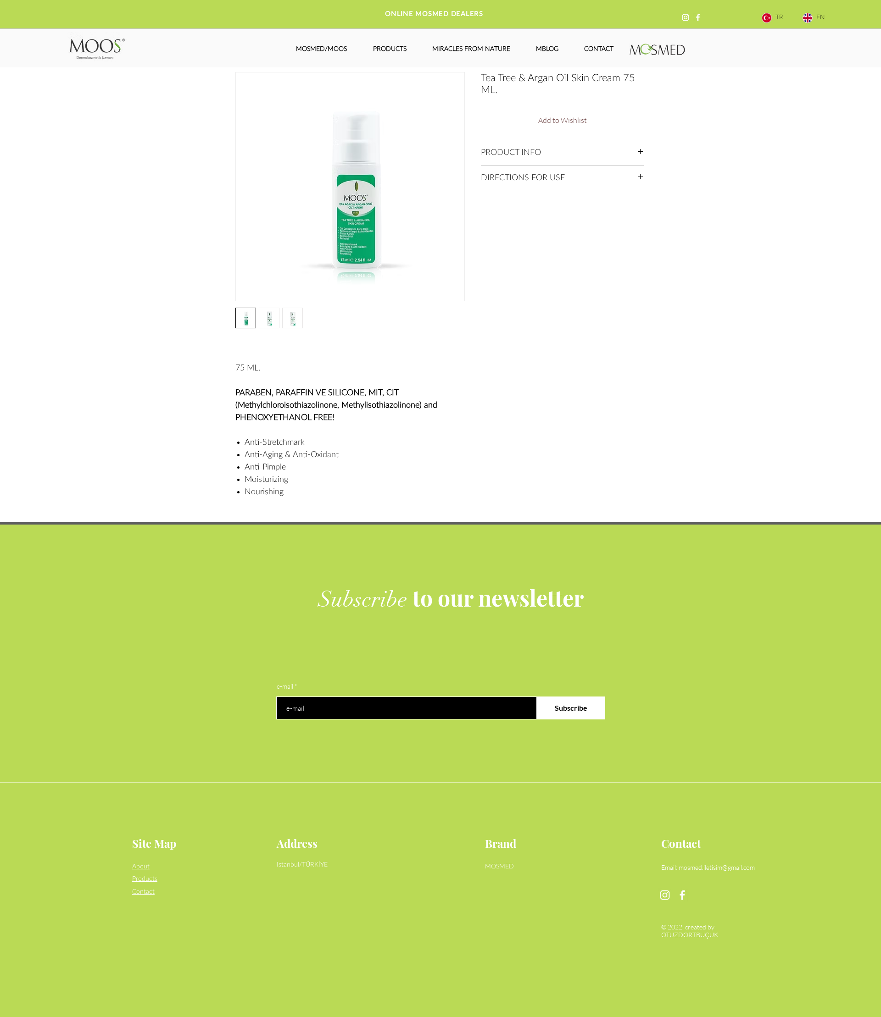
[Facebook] (698, 17)
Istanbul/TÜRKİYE (302, 865)
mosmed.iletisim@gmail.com (717, 867)
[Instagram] (685, 17)
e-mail (285, 686)
